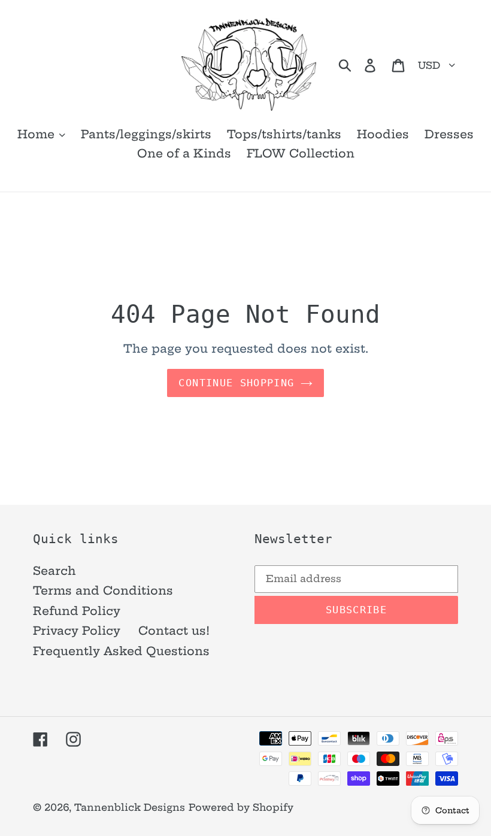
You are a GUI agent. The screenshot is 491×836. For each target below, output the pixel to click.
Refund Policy (76, 611)
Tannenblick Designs (129, 807)
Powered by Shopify (241, 807)
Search (54, 571)
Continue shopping (236, 383)
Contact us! (174, 630)
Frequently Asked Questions (121, 651)
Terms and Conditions (103, 590)
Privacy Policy (76, 630)
